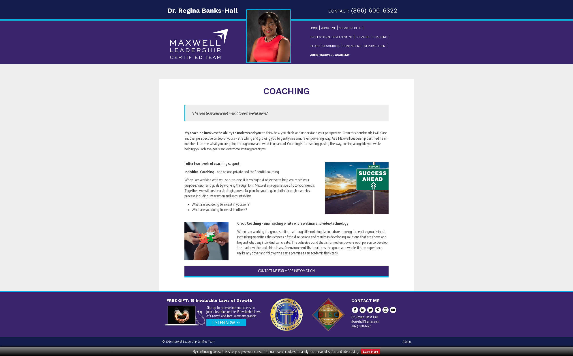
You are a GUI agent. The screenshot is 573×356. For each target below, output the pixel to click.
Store (314, 46)
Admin (407, 341)
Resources (331, 46)
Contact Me (351, 46)
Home (314, 28)
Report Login (374, 46)
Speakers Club (350, 28)
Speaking (363, 37)
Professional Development (331, 37)
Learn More (370, 351)
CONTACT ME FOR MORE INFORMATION (286, 271)
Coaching (379, 37)
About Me (328, 28)
